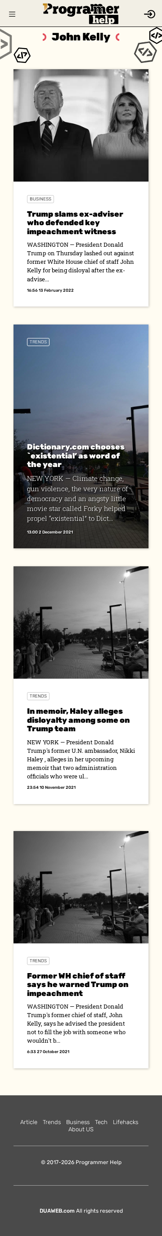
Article (28, 1122)
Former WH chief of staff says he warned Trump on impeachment (77, 984)
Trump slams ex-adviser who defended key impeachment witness (75, 222)
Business (40, 199)
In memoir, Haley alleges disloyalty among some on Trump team (78, 720)
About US (81, 1129)
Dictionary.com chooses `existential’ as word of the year (76, 455)
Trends (38, 342)
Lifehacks (125, 1122)
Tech (101, 1122)
